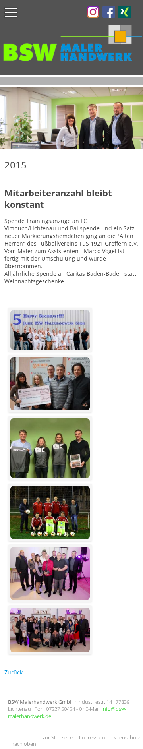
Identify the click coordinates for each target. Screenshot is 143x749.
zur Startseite (58, 737)
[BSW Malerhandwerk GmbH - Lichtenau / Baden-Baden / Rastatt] (93, 16)
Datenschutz (125, 737)
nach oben (23, 743)
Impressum (92, 737)
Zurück (13, 672)
